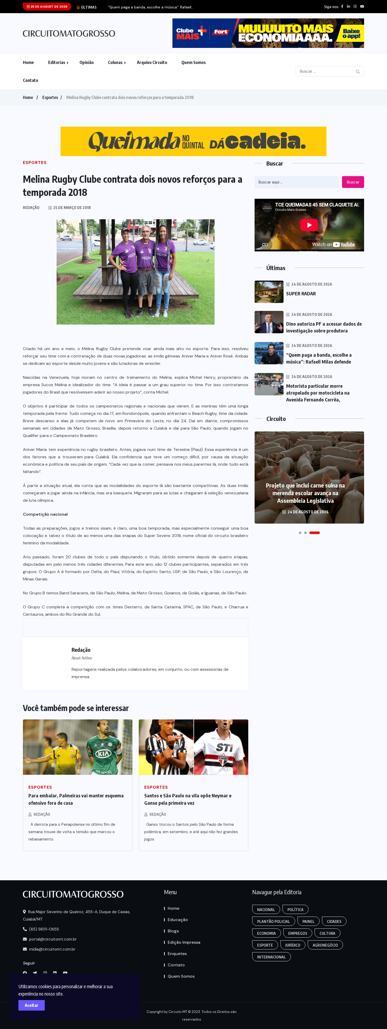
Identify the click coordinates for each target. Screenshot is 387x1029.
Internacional (271, 957)
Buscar (353, 182)
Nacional (266, 909)
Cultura (327, 933)
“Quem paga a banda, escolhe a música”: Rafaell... (151, 7)
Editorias (56, 62)
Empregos (297, 933)
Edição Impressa (184, 942)
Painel (308, 921)
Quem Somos (193, 62)
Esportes (50, 97)
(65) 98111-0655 (43, 929)
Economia (266, 933)
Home (28, 62)
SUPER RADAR (301, 293)
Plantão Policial (273, 921)
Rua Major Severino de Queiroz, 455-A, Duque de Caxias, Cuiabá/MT (76, 915)
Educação (178, 919)
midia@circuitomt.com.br (51, 949)
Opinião (87, 62)
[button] (300, 532)
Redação (42, 814)
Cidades (334, 921)
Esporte (265, 945)
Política (295, 909)
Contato (30, 80)
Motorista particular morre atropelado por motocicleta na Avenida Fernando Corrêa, (318, 392)
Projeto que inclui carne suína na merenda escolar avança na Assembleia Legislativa (305, 492)
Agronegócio (325, 945)
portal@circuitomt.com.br (52, 939)
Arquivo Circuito (152, 62)
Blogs (173, 931)
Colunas (115, 62)
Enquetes (177, 953)
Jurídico (292, 945)
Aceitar (31, 1005)
